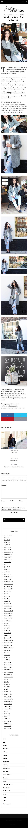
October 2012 (8, 704)
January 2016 (7, 608)
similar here (15, 394)
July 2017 (6, 564)
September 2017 (8, 559)
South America (7, 791)
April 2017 (7, 572)
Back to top (13, 824)
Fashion (6, 15)
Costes (9, 92)
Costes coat (16, 390)
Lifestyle (5, 765)
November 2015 (8, 613)
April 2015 (7, 630)
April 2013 (7, 689)
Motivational (6, 771)
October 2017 (8, 557)
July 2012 (6, 711)
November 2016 (8, 584)
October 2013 (8, 674)
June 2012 (7, 714)
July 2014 (6, 652)
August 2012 (7, 709)
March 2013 (7, 691)
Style (4, 794)
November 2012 (8, 701)
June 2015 (7, 625)
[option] (14, 442)
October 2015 (8, 616)
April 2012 (7, 718)
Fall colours (14, 460)
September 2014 (8, 647)
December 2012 (8, 699)
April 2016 (7, 601)
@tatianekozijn (13, 406)
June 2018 (7, 540)
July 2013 (6, 682)
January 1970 (7, 728)
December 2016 (8, 581)
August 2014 (7, 650)
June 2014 (7, 655)
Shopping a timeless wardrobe (13, 466)
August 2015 (7, 621)
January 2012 (7, 726)
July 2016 (6, 594)
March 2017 (7, 574)
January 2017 (7, 579)
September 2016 (8, 589)
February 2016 (8, 606)
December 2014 (8, 640)
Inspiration (6, 761)
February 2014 (8, 665)
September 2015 (8, 618)
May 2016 (7, 598)
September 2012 (8, 706)
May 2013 (7, 687)
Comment (4, 485)
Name (3, 501)
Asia (4, 742)
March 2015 (7, 633)
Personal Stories (7, 784)
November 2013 (8, 672)
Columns (5, 752)
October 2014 (8, 645)
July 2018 (6, 537)
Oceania (5, 778)
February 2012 (8, 723)
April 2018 (7, 545)
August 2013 (7, 679)
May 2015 (7, 628)
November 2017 (8, 554)
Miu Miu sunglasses (12, 398)
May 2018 (7, 542)
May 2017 (7, 569)
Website (21, 501)
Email (12, 501)
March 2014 (7, 662)
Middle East (6, 768)
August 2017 (7, 562)
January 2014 (7, 667)
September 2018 (8, 535)
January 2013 (7, 696)
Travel (5, 800)
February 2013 (8, 694)
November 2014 (8, 643)
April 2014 (7, 660)
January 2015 (7, 638)
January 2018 (7, 550)
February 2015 (8, 635)
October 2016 (8, 586)
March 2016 (7, 603)
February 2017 (8, 576)
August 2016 (7, 591)
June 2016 (7, 596)
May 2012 (7, 716)
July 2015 (6, 623)
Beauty (5, 745)
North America (7, 774)
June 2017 (7, 567)
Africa (4, 739)
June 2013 (7, 684)
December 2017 (8, 552)
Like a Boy (14, 452)
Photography (6, 787)
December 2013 (8, 669)
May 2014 (7, 657)
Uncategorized (7, 804)
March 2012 (7, 721)
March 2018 (7, 547)
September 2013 (8, 677)
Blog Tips (5, 748)
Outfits (10, 15)
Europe (5, 755)
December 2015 (8, 611)
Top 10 (5, 797)
